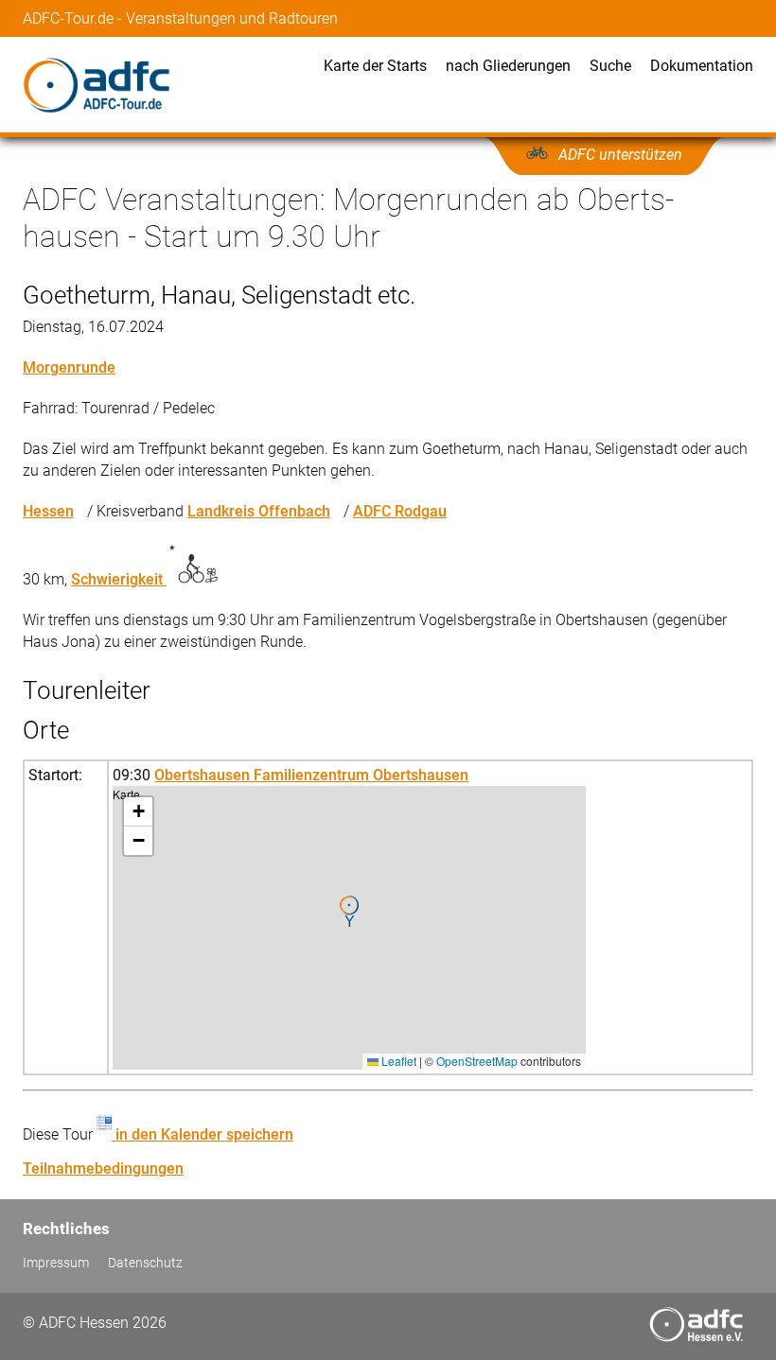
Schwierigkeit (119, 579)
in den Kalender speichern (202, 1134)
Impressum (56, 1263)
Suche (610, 66)
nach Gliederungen (508, 66)
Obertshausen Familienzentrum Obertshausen (311, 775)
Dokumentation (701, 66)
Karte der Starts (375, 66)
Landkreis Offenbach (258, 511)
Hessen (48, 511)
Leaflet (397, 1061)
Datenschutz (145, 1263)
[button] (349, 912)
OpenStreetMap (477, 1061)
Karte (347, 927)
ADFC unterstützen (620, 155)
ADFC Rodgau (400, 511)
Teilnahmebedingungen (103, 1168)
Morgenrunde (69, 367)
